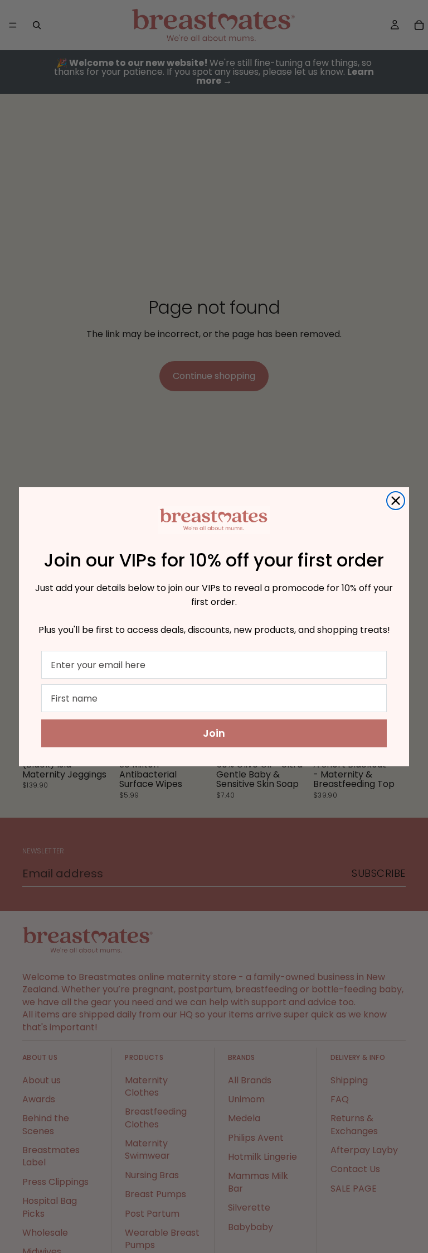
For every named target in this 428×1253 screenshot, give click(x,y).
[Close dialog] (396, 501)
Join (214, 733)
